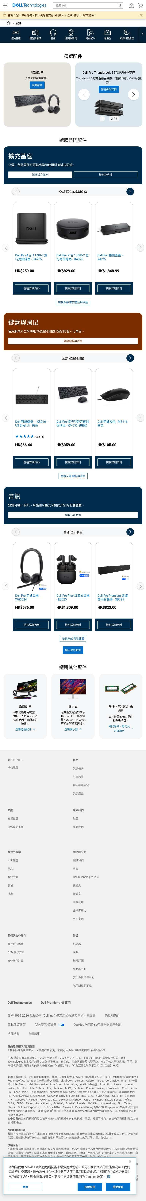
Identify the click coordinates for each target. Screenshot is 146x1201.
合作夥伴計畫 (16, 960)
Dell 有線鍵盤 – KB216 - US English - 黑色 (31, 423)
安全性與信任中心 (83, 977)
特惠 (10, 893)
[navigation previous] (16, 191)
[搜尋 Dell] (120, 5)
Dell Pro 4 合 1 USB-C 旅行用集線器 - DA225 (31, 257)
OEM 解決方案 (16, 952)
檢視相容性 (105, 174)
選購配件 (37, 85)
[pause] (102, 118)
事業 (75, 868)
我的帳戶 (78, 768)
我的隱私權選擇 (46, 1024)
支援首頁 (13, 818)
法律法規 (14, 1034)
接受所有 (118, 1186)
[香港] (9, 24)
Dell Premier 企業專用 (56, 1002)
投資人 (77, 885)
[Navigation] (5, 5)
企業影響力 (79, 910)
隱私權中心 (79, 968)
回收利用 (78, 902)
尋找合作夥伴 (16, 943)
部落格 (77, 943)
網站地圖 (13, 767)
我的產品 (78, 793)
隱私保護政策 (17, 1024)
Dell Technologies (20, 1002)
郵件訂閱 (78, 960)
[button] (131, 5)
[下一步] (140, 247)
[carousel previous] (84, 94)
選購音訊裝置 (73, 515)
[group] (108, 94)
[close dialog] (141, 15)
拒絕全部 (90, 1186)
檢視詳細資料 (32, 288)
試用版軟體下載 (82, 985)
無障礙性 (35, 1034)
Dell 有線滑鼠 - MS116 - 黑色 (113, 423)
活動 (75, 952)
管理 (25, 1186)
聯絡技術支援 (16, 826)
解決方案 (13, 877)
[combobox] (88, 5)
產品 (10, 868)
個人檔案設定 (81, 785)
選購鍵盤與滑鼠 (73, 341)
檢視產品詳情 (109, 89)
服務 (10, 885)
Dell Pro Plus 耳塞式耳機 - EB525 (73, 597)
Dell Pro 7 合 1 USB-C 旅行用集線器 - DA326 (72, 257)
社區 (75, 818)
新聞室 (77, 893)
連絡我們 (78, 826)
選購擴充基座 (40, 174)
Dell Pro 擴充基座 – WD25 (111, 257)
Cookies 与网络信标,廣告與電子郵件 (97, 1024)
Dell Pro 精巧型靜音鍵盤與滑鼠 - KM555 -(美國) (72, 423)
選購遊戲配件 (23, 729)
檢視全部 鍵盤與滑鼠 (73, 476)
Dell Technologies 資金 (86, 877)
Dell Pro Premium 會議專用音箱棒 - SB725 (113, 597)
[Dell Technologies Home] (29, 5)
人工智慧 (13, 860)
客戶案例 (78, 918)
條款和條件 (112, 1015)
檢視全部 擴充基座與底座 (73, 302)
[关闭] (130, 1161)
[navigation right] (142, 35)
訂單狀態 (78, 776)
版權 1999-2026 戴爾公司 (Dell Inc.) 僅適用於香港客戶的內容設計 (52, 1015)
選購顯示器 (71, 729)
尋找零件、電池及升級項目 (119, 728)
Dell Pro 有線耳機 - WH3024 (27, 597)
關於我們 (78, 860)
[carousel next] (133, 94)
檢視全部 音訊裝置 (73, 638)
